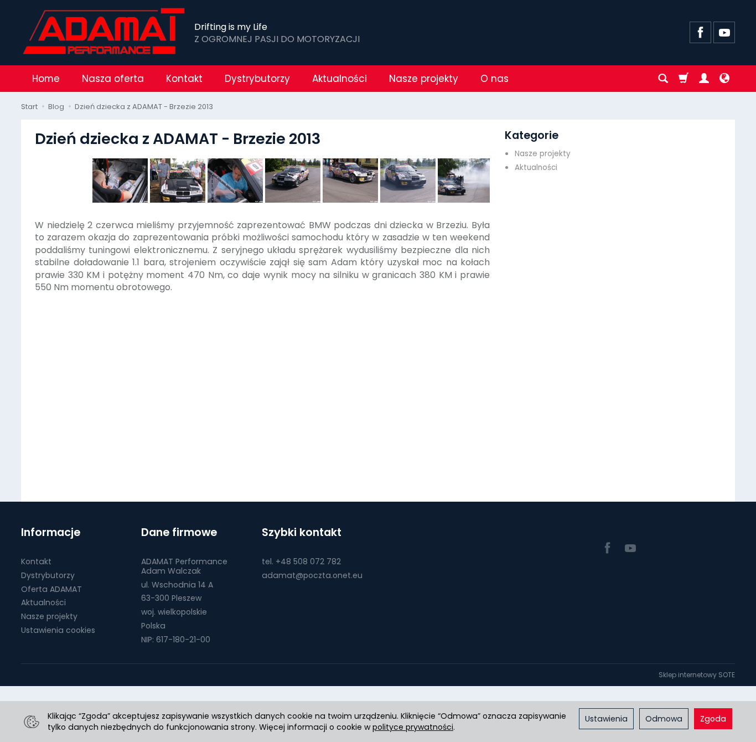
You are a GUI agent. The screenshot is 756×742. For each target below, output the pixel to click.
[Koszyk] (683, 78)
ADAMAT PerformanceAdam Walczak (184, 566)
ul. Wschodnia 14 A (177, 584)
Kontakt (184, 78)
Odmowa (663, 718)
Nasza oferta (113, 78)
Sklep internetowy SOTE (697, 674)
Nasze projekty (423, 78)
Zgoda (713, 718)
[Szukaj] (663, 78)
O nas (494, 78)
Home (46, 78)
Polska (153, 625)
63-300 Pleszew (171, 598)
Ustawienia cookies (58, 630)
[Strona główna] (105, 31)
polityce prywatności (412, 727)
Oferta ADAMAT (51, 589)
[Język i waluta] (724, 78)
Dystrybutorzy (257, 78)
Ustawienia (606, 718)
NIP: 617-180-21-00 (175, 639)
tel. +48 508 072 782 (301, 561)
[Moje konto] (703, 78)
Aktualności (339, 78)
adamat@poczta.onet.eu (312, 575)
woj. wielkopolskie (174, 611)
